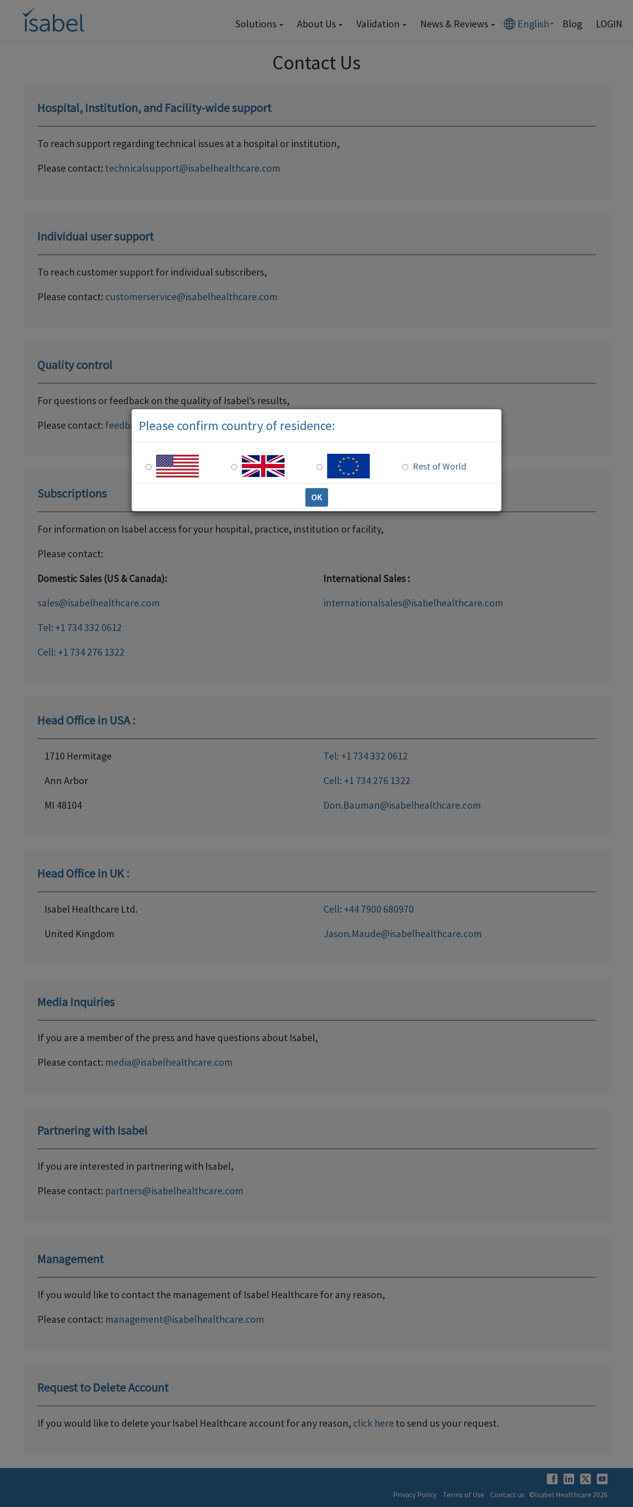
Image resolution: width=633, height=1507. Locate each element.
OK (316, 497)
